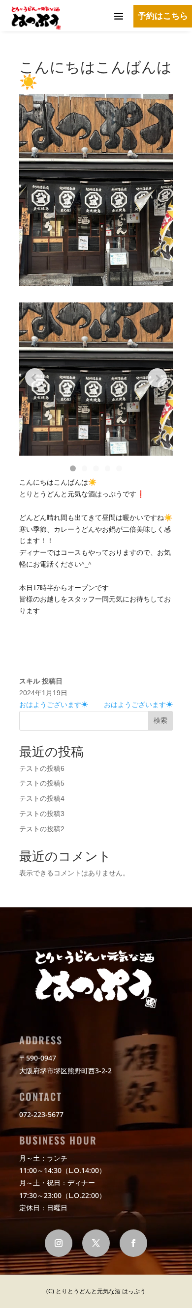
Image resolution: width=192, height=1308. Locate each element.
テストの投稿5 (41, 783)
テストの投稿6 (41, 768)
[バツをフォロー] (96, 1243)
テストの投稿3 (41, 814)
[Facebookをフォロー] (133, 1243)
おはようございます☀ (53, 704)
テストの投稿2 (41, 829)
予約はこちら (163, 16)
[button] (73, 468)
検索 (160, 720)
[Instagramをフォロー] (58, 1243)
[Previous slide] (34, 377)
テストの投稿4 (41, 798)
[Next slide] (157, 377)
